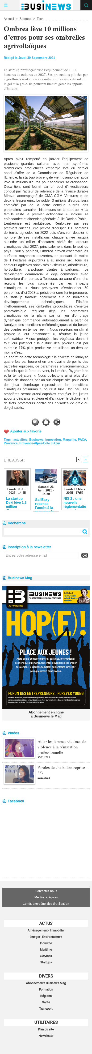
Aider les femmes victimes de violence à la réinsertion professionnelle (62, 747)
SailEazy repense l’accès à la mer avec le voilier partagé (44, 503)
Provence (10, 443)
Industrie (46, 943)
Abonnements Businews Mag (46, 983)
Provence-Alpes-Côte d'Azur (39, 443)
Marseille (69, 439)
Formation (46, 989)
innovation (53, 439)
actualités (20, 439)
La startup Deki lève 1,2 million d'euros (16, 502)
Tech (40, 19)
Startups (25, 19)
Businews (36, 439)
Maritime (46, 949)
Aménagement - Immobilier (46, 930)
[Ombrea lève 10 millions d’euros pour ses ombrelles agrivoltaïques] (46, 97)
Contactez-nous (46, 891)
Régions (46, 996)
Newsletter (46, 1035)
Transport (46, 1008)
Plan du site (46, 1029)
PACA (82, 439)
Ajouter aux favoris (26, 431)
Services (46, 956)
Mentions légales (46, 897)
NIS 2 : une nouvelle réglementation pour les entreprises (74, 502)
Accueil (9, 19)
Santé (46, 1002)
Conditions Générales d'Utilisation (46, 903)
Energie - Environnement (46, 937)
